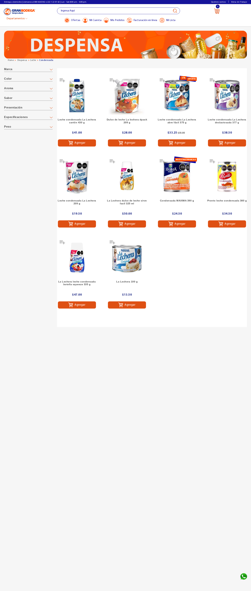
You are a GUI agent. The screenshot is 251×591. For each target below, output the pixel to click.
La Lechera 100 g (127, 281)
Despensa (22, 60)
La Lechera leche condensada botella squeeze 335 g (77, 283)
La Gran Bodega (19, 11)
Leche (33, 60)
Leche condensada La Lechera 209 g (77, 202)
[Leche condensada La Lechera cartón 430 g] (77, 96)
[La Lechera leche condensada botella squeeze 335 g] (77, 258)
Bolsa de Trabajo (239, 2)
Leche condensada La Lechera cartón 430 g (77, 121)
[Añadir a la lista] (63, 81)
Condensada (46, 60)
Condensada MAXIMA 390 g (177, 200)
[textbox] (118, 11)
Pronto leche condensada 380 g (227, 200)
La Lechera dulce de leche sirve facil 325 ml (127, 202)
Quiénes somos (218, 2)
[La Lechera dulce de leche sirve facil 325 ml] (127, 177)
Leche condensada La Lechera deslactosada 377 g (227, 121)
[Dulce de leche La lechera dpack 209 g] (127, 96)
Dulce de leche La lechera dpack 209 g (127, 121)
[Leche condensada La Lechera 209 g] (77, 177)
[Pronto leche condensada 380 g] (227, 177)
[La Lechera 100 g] (127, 258)
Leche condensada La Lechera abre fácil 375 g (177, 121)
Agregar (80, 142)
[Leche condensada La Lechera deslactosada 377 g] (227, 96)
